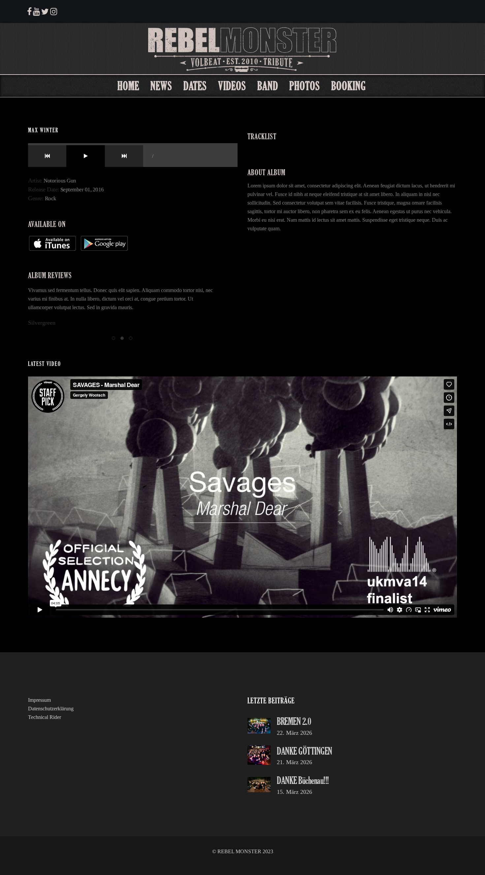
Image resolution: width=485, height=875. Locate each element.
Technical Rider (44, 717)
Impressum (39, 700)
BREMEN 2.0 (294, 721)
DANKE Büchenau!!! (303, 780)
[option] (122, 306)
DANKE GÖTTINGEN (304, 751)
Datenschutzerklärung (51, 708)
